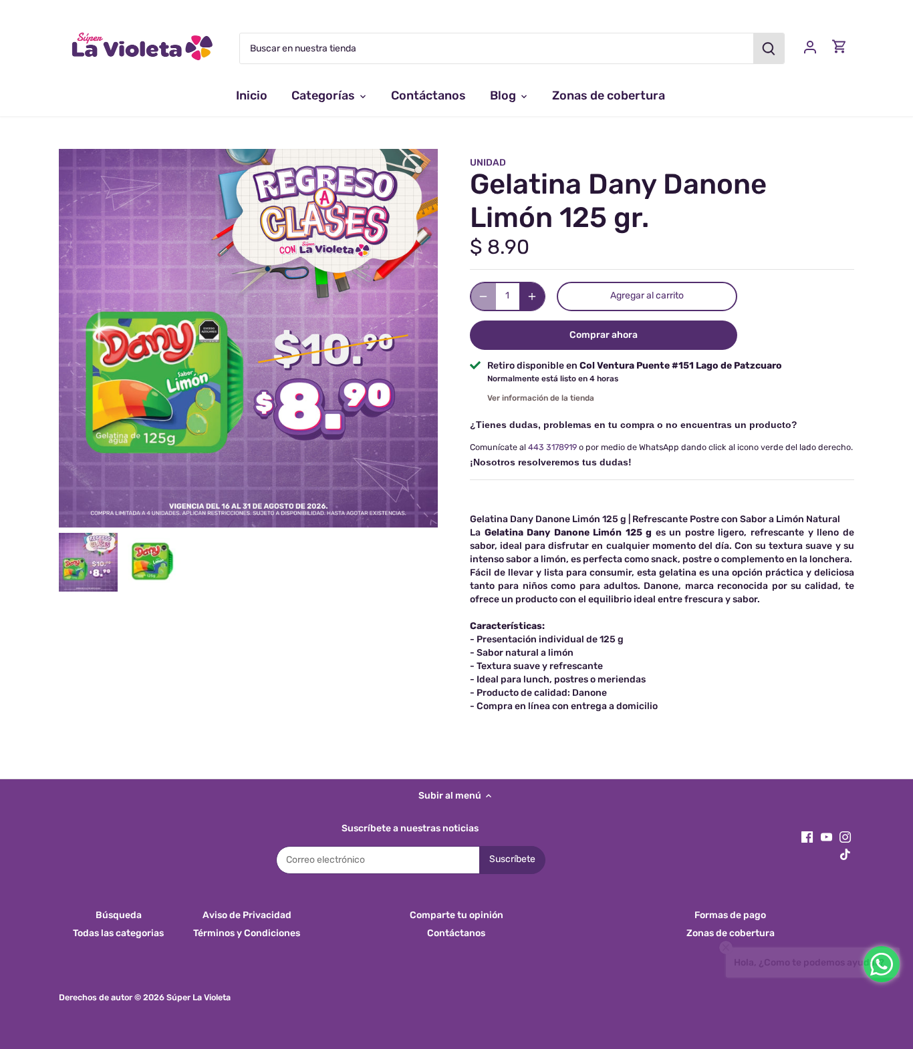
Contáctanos (456, 933)
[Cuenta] (810, 46)
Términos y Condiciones (246, 933)
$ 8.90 (499, 247)
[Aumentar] (532, 296)
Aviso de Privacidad (247, 915)
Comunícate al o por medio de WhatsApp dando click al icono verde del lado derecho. (661, 447)
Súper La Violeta (198, 997)
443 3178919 (552, 447)
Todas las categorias (118, 933)
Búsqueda (119, 915)
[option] (88, 562)
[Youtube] (826, 836)
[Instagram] (845, 836)
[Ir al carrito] (839, 46)
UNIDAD (488, 162)
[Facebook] (807, 836)
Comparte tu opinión (456, 915)
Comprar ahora (603, 335)
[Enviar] (769, 48)
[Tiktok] (845, 854)
